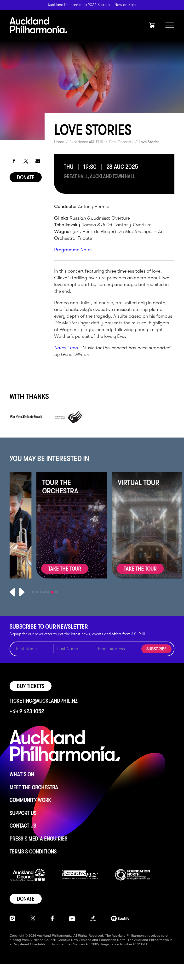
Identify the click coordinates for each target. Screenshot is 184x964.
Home (59, 142)
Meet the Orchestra (34, 787)
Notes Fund (66, 348)
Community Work (30, 800)
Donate (25, 177)
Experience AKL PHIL (86, 142)
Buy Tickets (30, 686)
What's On (22, 774)
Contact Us (23, 825)
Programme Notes (73, 249)
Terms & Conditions (33, 851)
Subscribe (156, 649)
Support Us (23, 813)
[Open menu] (169, 25)
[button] (14, 161)
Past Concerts (121, 142)
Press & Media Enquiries (38, 838)
